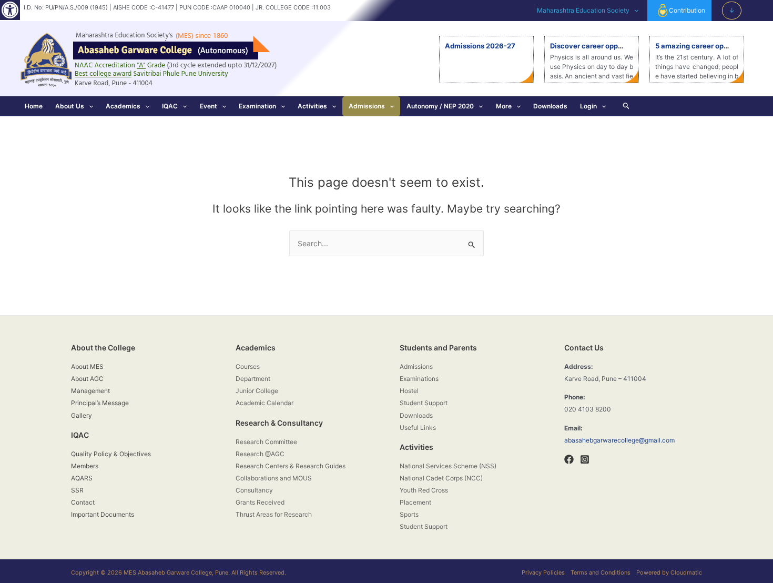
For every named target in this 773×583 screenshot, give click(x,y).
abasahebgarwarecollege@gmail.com (619, 440)
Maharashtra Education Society (583, 10)
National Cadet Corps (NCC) (441, 478)
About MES (87, 366)
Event (208, 106)
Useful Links (418, 427)
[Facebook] (569, 459)
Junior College (257, 391)
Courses (248, 366)
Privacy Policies (543, 572)
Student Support (423, 403)
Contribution (687, 10)
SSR (77, 490)
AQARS (82, 478)
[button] (10, 10)
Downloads (550, 106)
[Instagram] (584, 459)
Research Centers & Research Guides (290, 466)
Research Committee (266, 442)
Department (253, 379)
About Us (69, 106)
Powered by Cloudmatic (669, 572)
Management (90, 391)
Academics (123, 106)
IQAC (170, 106)
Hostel (409, 391)
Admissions (367, 106)
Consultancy (254, 490)
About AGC (87, 379)
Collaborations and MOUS (274, 478)
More (504, 106)
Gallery (81, 415)
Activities (312, 106)
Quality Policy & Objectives (111, 454)
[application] (633, 10)
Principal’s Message (100, 403)
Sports (409, 514)
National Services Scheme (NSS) (448, 466)
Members (84, 466)
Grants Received (260, 502)
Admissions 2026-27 (480, 46)
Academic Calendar (264, 403)
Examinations (419, 379)
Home (34, 106)
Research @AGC (260, 454)
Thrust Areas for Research (274, 514)
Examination (257, 106)
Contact (83, 502)
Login (588, 106)
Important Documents (102, 514)
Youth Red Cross (424, 490)
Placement (415, 502)
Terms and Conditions (600, 572)
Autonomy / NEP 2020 (440, 106)
